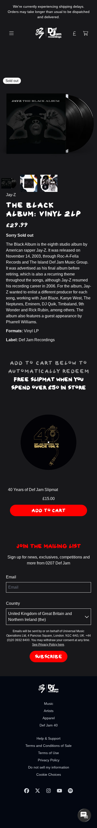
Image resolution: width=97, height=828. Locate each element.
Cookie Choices (48, 774)
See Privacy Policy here (48, 644)
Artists (48, 711)
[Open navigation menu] (11, 33)
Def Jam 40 (49, 725)
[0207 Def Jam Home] (48, 33)
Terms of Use (48, 753)
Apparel (49, 718)
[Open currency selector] (74, 33)
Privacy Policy (48, 760)
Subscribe (48, 656)
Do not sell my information (48, 767)
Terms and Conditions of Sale (48, 746)
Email (11, 577)
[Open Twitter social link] (37, 790)
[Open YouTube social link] (59, 790)
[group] (8, 183)
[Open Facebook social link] (26, 790)
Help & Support (48, 738)
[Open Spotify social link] (70, 790)
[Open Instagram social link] (48, 790)
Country (13, 603)
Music (48, 704)
